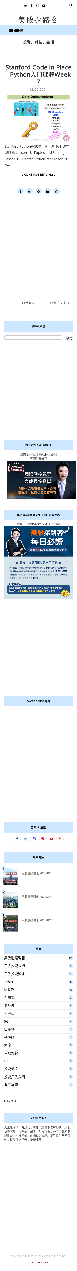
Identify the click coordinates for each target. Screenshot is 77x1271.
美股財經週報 (14, 957)
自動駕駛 (11, 1053)
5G (6, 1021)
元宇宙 (9, 1013)
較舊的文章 (59, 303)
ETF (7, 1060)
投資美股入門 (14, 1076)
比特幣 (9, 989)
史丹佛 (9, 1005)
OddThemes (38, 1262)
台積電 (9, 997)
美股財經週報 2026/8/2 (37, 873)
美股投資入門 (14, 965)
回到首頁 (28, 303)
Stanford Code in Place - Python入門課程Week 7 (38, 74)
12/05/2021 (38, 89)
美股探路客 (38, 20)
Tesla (8, 981)
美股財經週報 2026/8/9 (37, 897)
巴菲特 (9, 1029)
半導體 (9, 1037)
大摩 (7, 1045)
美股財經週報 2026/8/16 (37, 920)
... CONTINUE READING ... (38, 174)
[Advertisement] (38, 240)
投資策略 (11, 1068)
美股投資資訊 (14, 973)
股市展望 (11, 1084)
